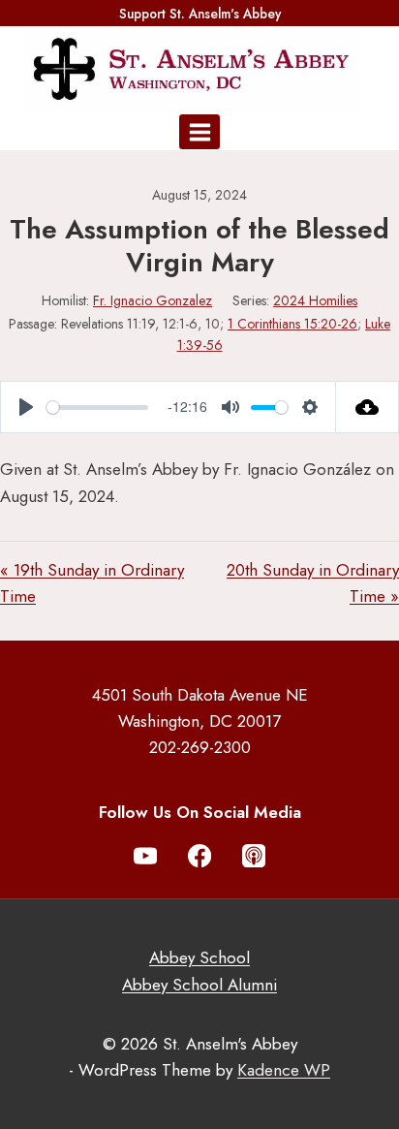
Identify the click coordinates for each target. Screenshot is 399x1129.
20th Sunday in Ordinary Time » (313, 583)
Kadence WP (283, 1070)
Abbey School (199, 957)
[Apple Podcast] (254, 856)
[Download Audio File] (367, 407)
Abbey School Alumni (199, 984)
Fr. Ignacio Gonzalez (152, 300)
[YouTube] (145, 856)
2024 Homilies (315, 300)
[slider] (97, 407)
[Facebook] (200, 856)
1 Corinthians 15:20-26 (292, 323)
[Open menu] (199, 131)
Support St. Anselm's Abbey (200, 13)
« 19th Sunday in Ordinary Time (92, 583)
